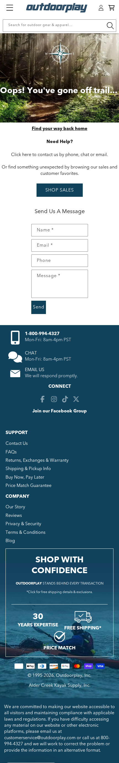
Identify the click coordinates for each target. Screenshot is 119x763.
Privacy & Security (23, 524)
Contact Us (17, 443)
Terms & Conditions (25, 532)
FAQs (11, 452)
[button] (111, 8)
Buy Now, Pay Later (25, 477)
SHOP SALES (59, 190)
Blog (10, 541)
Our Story (15, 507)
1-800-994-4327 (42, 334)
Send (38, 307)
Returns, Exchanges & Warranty (37, 460)
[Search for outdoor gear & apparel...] (110, 25)
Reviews (14, 515)
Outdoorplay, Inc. (73, 675)
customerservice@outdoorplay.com (40, 738)
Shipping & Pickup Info (28, 469)
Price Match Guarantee (28, 486)
